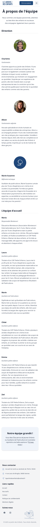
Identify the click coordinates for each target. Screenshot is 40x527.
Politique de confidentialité (11, 498)
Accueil (4, 488)
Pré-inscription (26, 3)
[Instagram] (10, 513)
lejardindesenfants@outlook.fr (15, 478)
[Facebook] (4, 513)
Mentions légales (7, 502)
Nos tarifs (5, 491)
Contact (4, 495)
